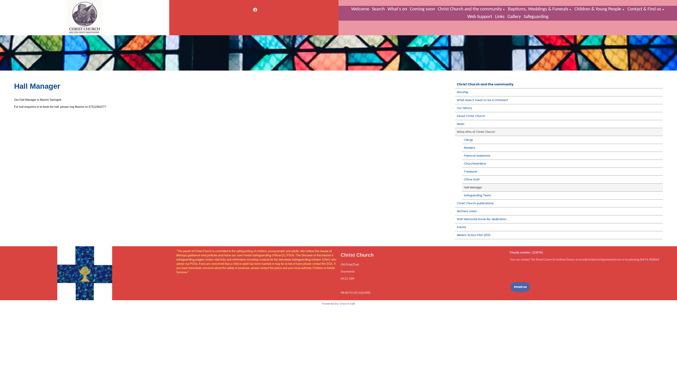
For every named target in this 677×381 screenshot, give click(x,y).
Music (461, 124)
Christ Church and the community (470, 9)
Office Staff (472, 179)
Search (378, 9)
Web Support (479, 16)
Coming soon (422, 9)
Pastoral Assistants (477, 156)
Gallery (514, 16)
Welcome (360, 9)
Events (461, 227)
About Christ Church (471, 116)
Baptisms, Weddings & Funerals (538, 9)
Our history (464, 108)
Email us (520, 287)
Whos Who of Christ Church (476, 132)
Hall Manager (473, 187)
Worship (462, 92)
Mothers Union (467, 211)
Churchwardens (475, 164)
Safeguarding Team (477, 195)
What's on (397, 9)
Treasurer (471, 172)
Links (500, 16)
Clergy (468, 140)
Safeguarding (536, 16)
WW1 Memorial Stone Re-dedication (481, 219)
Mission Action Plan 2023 (473, 235)
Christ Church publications (475, 203)
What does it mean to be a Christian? (482, 100)
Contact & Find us (644, 9)
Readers (469, 148)
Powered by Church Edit (338, 304)
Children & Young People (598, 9)
